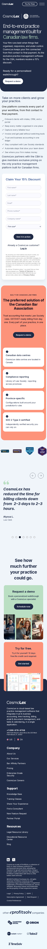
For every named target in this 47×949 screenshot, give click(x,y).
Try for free (30, 4)
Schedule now (23, 606)
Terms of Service (26, 271)
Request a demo (13, 81)
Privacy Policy (29, 275)
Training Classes (14, 799)
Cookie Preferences (14, 900)
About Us (11, 753)
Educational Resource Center (17, 838)
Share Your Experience (17, 804)
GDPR (29, 893)
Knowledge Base (14, 794)
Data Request (32, 897)
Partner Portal (13, 818)
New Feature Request (17, 813)
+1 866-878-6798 (16, 730)
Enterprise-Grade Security (15, 774)
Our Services (13, 758)
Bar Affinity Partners (16, 763)
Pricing (10, 768)
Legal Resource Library (17, 832)
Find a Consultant (15, 808)
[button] (33, 475)
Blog (9, 844)
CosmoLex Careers (15, 780)
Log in (23, 248)
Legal (9, 893)
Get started (23, 663)
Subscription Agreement (15, 897)
